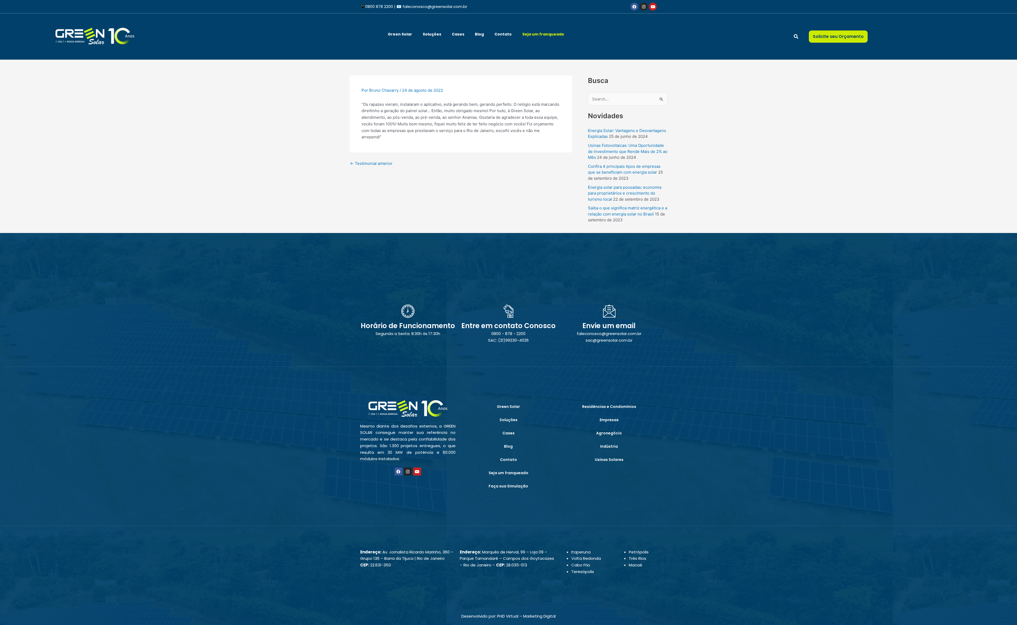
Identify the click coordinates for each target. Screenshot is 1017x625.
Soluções (432, 34)
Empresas (609, 419)
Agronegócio (609, 433)
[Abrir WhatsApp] (1004, 612)
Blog (479, 34)
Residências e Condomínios (609, 406)
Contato (503, 34)
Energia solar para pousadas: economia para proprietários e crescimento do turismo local (624, 193)
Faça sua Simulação (508, 486)
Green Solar (400, 34)
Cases (458, 34)
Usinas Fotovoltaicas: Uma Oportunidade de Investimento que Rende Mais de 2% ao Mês (627, 151)
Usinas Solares (609, 459)
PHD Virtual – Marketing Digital (526, 616)
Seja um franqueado (543, 34)
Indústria (609, 446)
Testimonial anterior (371, 163)
